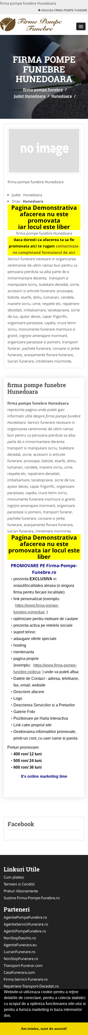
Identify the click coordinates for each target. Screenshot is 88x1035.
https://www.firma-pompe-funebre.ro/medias (36, 608)
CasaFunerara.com (19, 972)
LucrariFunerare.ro (19, 951)
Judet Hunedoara (29, 95)
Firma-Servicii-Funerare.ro (26, 979)
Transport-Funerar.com (23, 965)
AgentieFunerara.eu (20, 945)
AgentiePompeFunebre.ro (25, 917)
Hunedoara (61, 95)
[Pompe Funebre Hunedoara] (44, 151)
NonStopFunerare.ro (21, 958)
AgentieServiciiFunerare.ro (26, 924)
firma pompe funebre (43, 89)
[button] (81, 26)
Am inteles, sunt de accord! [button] (44, 1029)
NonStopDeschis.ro (20, 938)
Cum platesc (14, 877)
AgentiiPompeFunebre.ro (25, 931)
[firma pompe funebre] (32, 24)
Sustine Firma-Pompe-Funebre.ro (32, 898)
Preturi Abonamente (21, 891)
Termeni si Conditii (19, 884)
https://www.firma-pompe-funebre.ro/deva (45, 668)
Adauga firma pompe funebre (63, 10)
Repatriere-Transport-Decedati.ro (31, 986)
